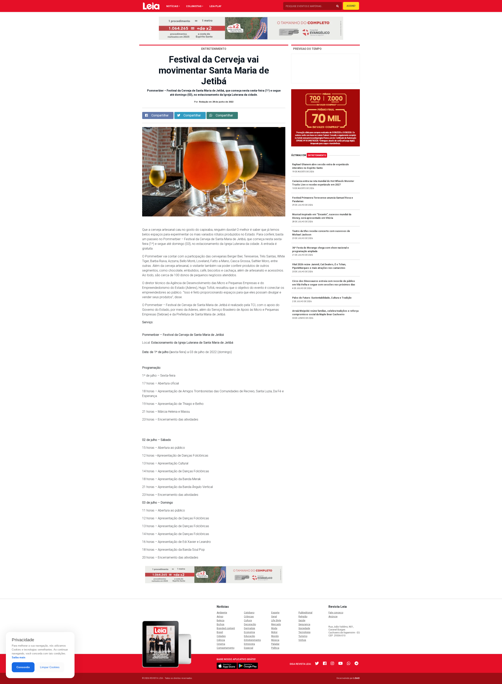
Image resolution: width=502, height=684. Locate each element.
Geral (274, 616)
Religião (302, 616)
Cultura (248, 620)
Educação (249, 636)
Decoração (250, 624)
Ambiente (222, 612)
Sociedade (304, 628)
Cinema (221, 644)
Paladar (275, 644)
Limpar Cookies (49, 667)
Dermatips (249, 628)
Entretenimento (317, 155)
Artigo (220, 616)
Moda (274, 628)
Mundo (275, 636)
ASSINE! (351, 6)
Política (275, 648)
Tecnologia (304, 632)
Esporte (275, 612)
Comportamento (225, 648)
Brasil (220, 632)
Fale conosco (335, 612)
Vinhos (302, 640)
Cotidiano (249, 612)
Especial (248, 648)
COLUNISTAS (193, 6)
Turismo (302, 636)
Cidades (221, 636)
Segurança (304, 624)
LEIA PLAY (215, 6)
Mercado (276, 624)
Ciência (221, 640)
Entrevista (249, 644)
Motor (274, 632)
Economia (249, 632)
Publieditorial (305, 612)
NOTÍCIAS (172, 6)
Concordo (23, 667)
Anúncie (332, 616)
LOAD (356, 678)
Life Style (276, 620)
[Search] (337, 6)
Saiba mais (18, 657)
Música (275, 640)
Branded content (226, 628)
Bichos (220, 624)
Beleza (220, 620)
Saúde (301, 620)
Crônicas (249, 616)
